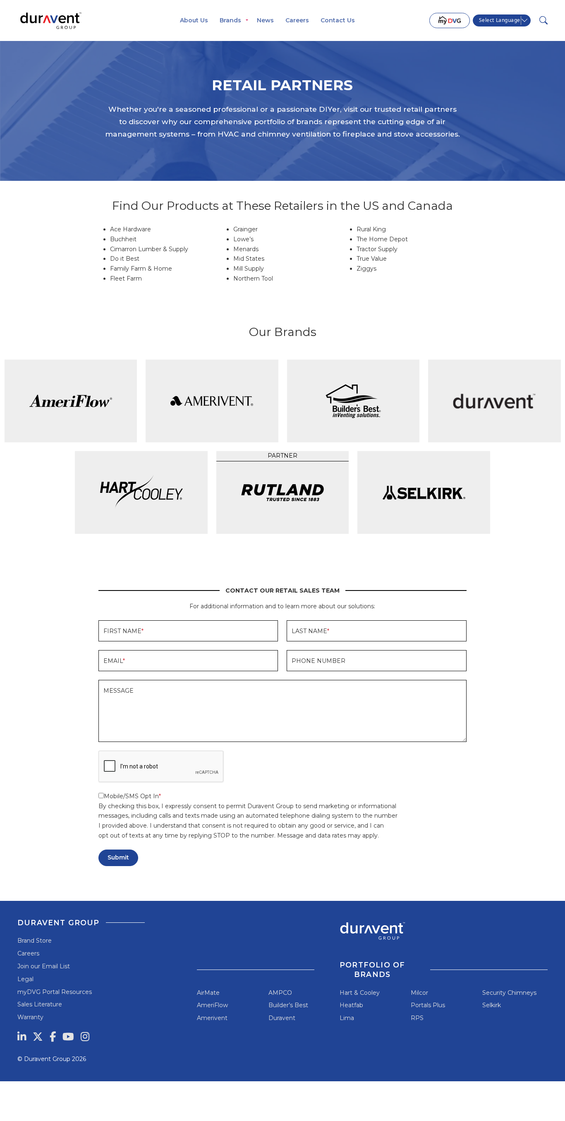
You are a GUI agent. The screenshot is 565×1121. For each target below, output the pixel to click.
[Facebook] (53, 1036)
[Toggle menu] (247, 20)
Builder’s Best (288, 1005)
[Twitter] (38, 1036)
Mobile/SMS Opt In (131, 796)
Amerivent (212, 1018)
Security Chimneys (509, 992)
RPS (417, 1018)
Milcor (419, 992)
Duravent (281, 1018)
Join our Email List (43, 966)
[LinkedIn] (21, 1036)
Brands (230, 20)
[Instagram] (85, 1036)
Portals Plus (428, 1005)
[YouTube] (68, 1036)
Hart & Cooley (360, 992)
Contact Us (338, 20)
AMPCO (280, 992)
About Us (194, 20)
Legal (25, 979)
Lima (347, 1018)
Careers (297, 20)
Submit (118, 857)
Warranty (30, 1017)
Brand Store (34, 940)
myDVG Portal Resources (54, 992)
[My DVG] (449, 21)
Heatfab (351, 1005)
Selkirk (491, 1005)
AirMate (208, 992)
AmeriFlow (212, 1005)
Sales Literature (39, 1004)
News (265, 20)
